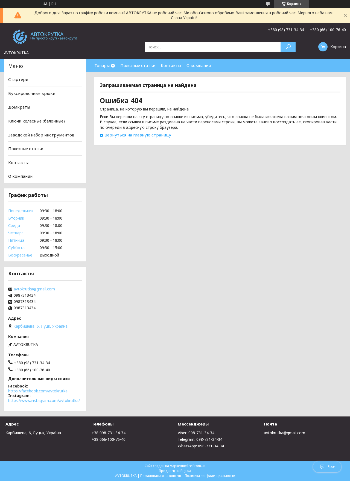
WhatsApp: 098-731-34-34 (201, 445)
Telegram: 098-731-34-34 (200, 439)
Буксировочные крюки (31, 93)
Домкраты (19, 107)
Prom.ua (199, 465)
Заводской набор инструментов (41, 134)
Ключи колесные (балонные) (36, 121)
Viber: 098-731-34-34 (196, 432)
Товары (102, 65)
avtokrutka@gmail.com (34, 289)
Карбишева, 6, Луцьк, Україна (33, 432)
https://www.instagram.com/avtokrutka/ (44, 400)
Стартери (18, 79)
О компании (198, 65)
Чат (331, 467)
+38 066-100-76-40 (109, 439)
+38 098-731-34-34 (109, 432)
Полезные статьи (137, 65)
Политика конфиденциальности (210, 475)
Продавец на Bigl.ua (175, 470)
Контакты (171, 65)
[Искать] (288, 47)
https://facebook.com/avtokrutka (38, 390)
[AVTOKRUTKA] (45, 36)
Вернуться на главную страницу (137, 135)
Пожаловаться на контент (160, 475)
